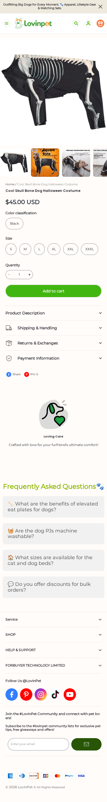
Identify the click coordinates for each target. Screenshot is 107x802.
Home (10, 184)
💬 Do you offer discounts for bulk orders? (49, 587)
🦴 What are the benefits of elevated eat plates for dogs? (53, 507)
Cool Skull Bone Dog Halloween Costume (47, 184)
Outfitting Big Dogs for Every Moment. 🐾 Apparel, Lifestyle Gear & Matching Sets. (50, 6)
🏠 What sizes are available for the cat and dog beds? (50, 560)
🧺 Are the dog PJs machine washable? (42, 534)
